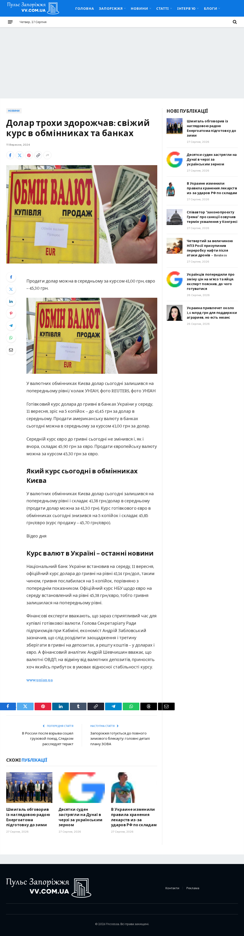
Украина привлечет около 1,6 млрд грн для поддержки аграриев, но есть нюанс (212, 312)
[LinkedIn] (11, 301)
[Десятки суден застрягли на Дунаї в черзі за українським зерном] (82, 787)
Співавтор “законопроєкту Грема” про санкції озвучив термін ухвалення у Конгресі (212, 217)
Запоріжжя (111, 8)
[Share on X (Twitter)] (19, 155)
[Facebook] (11, 277)
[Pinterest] (11, 313)
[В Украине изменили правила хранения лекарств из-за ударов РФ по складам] (134, 787)
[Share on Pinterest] (29, 155)
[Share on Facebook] (10, 155)
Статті (162, 8)
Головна (84, 8)
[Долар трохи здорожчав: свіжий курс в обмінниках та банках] (81, 214)
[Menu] (10, 22)
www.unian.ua (39, 679)
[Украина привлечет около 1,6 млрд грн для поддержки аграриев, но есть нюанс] (175, 313)
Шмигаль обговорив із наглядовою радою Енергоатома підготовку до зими (28, 817)
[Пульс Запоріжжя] (33, 8)
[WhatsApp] (11, 337)
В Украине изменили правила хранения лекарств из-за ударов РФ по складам (134, 817)
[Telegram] (11, 325)
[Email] (11, 350)
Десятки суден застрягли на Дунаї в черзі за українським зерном (80, 817)
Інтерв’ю (186, 8)
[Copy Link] (38, 155)
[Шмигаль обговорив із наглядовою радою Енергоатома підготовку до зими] (29, 787)
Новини (139, 8)
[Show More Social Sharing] (47, 155)
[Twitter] (11, 289)
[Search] (234, 22)
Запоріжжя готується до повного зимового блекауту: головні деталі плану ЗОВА (120, 738)
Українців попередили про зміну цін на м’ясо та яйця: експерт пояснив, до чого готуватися (211, 281)
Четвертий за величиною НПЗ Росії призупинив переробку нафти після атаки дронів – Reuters (210, 248)
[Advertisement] (122, 62)
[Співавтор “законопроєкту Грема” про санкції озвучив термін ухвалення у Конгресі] (175, 217)
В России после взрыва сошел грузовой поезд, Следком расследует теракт (47, 738)
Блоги (210, 8)
